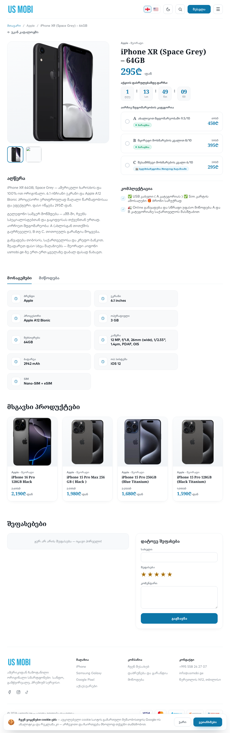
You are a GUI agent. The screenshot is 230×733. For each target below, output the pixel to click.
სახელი (146, 549)
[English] (156, 9)
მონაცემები (19, 277)
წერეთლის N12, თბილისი (200, 680)
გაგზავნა (179, 618)
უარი (182, 722)
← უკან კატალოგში (22, 32)
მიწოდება (49, 277)
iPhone (81, 667)
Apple (31, 25)
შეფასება (148, 567)
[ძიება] (180, 9)
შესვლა (199, 9)
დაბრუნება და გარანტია (148, 673)
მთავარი (14, 25)
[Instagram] (18, 692)
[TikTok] (27, 692)
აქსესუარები (86, 686)
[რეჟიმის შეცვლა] (168, 9)
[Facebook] (10, 692)
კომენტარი (149, 583)
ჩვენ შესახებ (138, 667)
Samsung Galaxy (89, 673)
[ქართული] (147, 9)
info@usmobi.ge (191, 673)
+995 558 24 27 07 (193, 667)
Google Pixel (85, 680)
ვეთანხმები (208, 722)
